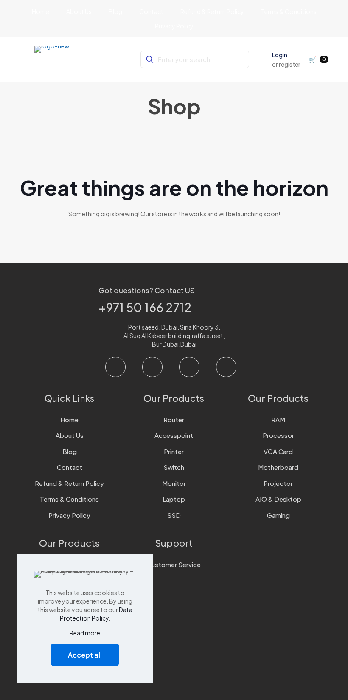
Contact (69, 467)
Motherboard (278, 467)
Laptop (174, 499)
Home (69, 419)
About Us (70, 435)
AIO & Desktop (278, 499)
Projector (278, 483)
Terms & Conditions (69, 499)
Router (173, 419)
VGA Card (278, 451)
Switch (173, 467)
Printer (174, 451)
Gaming (278, 515)
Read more (85, 633)
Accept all (85, 654)
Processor (278, 435)
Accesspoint (173, 435)
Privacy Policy (69, 515)
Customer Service (174, 564)
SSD (174, 515)
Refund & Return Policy (69, 483)
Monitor (174, 483)
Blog (69, 451)
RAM (278, 419)
